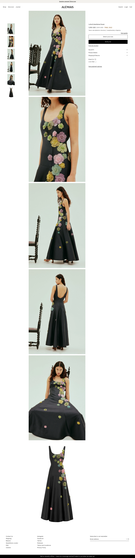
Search (120, 7)
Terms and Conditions (44, 545)
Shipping (8, 538)
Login (126, 7)
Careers (8, 547)
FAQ (7, 545)
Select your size (108, 36)
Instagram (40, 536)
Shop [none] (4, 7)
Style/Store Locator (12, 543)
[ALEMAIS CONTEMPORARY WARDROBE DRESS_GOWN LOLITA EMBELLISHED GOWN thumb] (11, 28)
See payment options (95, 66)
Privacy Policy (41, 547)
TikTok (39, 541)
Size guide (124, 33)
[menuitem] (5, 7)
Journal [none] (18, 7)
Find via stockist (93, 45)
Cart (130, 7)
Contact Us (9, 536)
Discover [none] (11, 7)
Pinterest (40, 543)
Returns (8, 541)
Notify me (108, 41)
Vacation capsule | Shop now (67, 1)
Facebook (40, 538)
